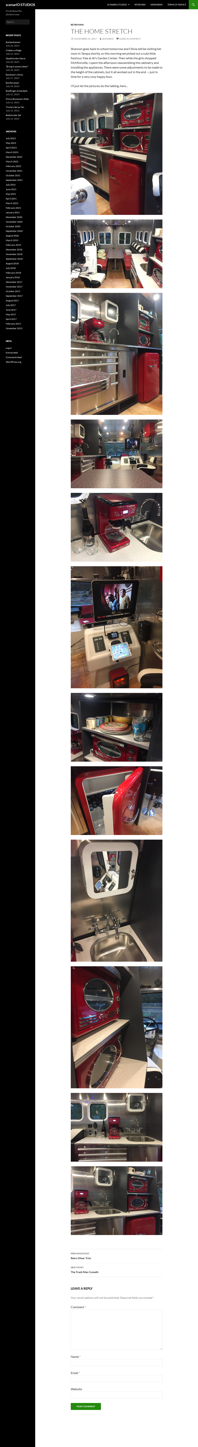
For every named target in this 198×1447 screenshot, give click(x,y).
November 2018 (14, 254)
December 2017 (14, 282)
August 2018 (12, 263)
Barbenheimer (13, 42)
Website (76, 1389)
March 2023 (12, 152)
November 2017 (14, 286)
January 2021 (13, 212)
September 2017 (14, 295)
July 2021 (11, 184)
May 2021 (11, 193)
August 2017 (12, 300)
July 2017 (11, 305)
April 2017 (11, 319)
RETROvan (140, 4)
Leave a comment (130, 38)
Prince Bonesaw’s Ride (17, 98)
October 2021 (13, 175)
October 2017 (13, 291)
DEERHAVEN (156, 4)
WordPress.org (13, 361)
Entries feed (12, 352)
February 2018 (13, 272)
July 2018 (11, 268)
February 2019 (13, 244)
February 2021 (13, 207)
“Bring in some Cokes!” (17, 66)
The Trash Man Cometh (84, 1270)
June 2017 (11, 309)
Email (75, 1373)
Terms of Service (176, 4)
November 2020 (14, 221)
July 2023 (11, 138)
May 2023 (11, 143)
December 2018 (14, 249)
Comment (78, 1307)
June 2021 (11, 189)
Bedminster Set (13, 115)
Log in (9, 348)
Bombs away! (12, 82)
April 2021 (11, 198)
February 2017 (13, 323)
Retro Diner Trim (81, 1256)
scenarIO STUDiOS (20, 5)
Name (75, 1356)
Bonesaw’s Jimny (14, 74)
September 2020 (14, 231)
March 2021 (12, 203)
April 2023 (11, 147)
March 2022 (12, 161)
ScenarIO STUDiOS (117, 4)
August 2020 (12, 235)
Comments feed (14, 357)
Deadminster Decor (16, 58)
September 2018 (14, 258)
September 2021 (14, 180)
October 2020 (13, 226)
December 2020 (14, 217)
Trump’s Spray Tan (15, 107)
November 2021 (14, 170)
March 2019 (12, 240)
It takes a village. (14, 50)
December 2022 (14, 156)
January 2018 (13, 277)
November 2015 (14, 328)
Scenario (108, 38)
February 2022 (13, 166)
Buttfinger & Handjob (16, 90)
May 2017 (11, 314)
